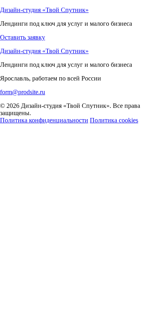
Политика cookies (114, 120)
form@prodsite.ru (22, 92)
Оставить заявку (22, 37)
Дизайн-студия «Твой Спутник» (44, 9)
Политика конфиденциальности (44, 120)
